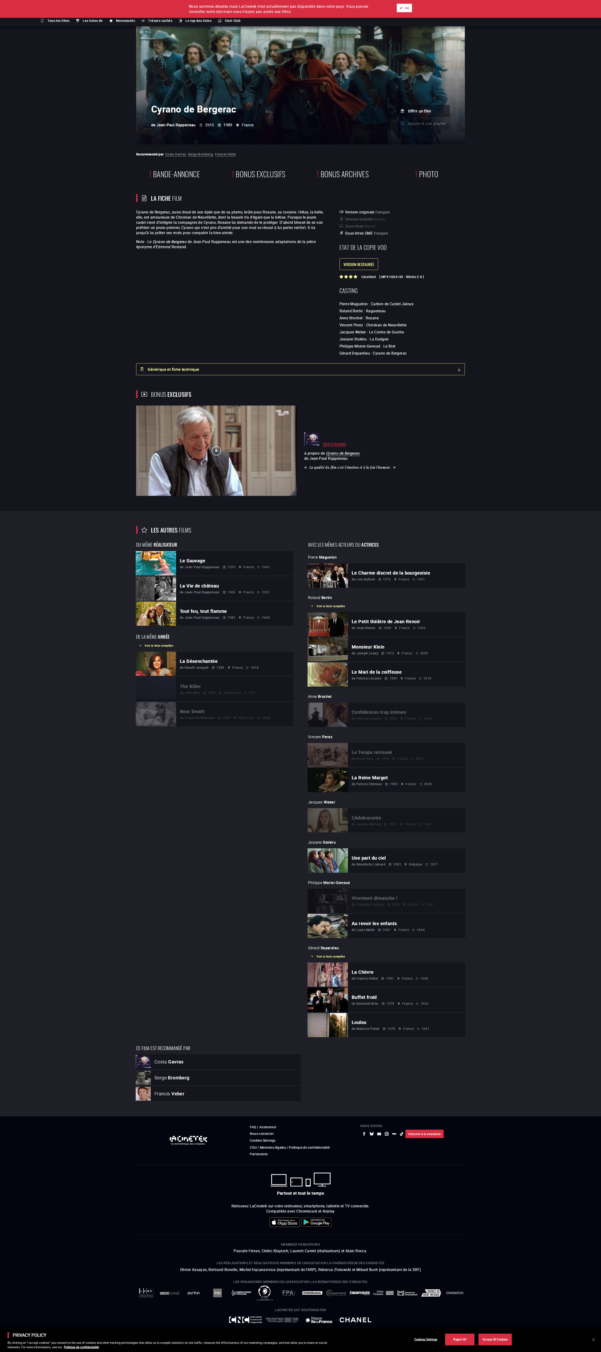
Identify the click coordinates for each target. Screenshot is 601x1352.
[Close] (593, 1340)
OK (407, 8)
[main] (300, 1340)
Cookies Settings (425, 1339)
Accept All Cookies (495, 1339)
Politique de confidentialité (81, 1347)
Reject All (459, 1339)
